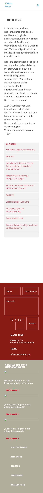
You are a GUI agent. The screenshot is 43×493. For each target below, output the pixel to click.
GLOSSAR (11, 144)
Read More (11, 390)
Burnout (10, 156)
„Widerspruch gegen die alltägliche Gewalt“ (17, 405)
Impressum (17, 475)
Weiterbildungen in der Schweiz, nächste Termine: (18, 381)
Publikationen (19, 447)
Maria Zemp (17, 335)
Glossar (15, 466)
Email (14, 348)
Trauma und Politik (14, 218)
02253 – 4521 (19, 256)
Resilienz (10, 195)
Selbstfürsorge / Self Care (17, 201)
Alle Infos (16, 456)
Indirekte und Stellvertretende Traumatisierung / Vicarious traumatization (19, 166)
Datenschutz (18, 484)
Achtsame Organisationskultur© (20, 149)
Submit (33, 323)
